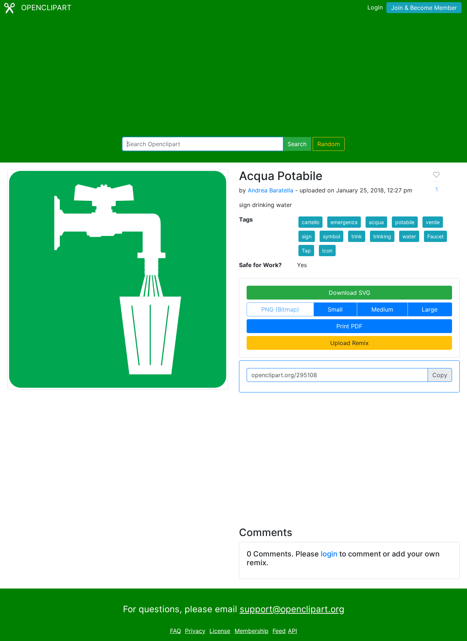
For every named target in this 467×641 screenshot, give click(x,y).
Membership (252, 630)
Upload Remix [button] (349, 343)
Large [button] (429, 309)
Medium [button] (382, 309)
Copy (439, 375)
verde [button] (433, 222)
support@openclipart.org (292, 609)
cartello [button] (310, 222)
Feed (279, 630)
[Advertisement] (233, 77)
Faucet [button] (435, 236)
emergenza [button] (344, 222)
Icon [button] (327, 250)
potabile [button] (404, 222)
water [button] (409, 236)
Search (296, 144)
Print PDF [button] (349, 326)
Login (375, 7)
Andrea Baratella (270, 190)
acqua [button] (376, 222)
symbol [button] (331, 236)
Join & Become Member (424, 7)
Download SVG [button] (349, 292)
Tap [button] (306, 250)
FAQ (175, 630)
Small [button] (335, 309)
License (219, 630)
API (292, 630)
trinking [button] (382, 236)
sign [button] (307, 236)
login (329, 554)
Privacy (195, 630)
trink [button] (356, 236)
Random (328, 144)
